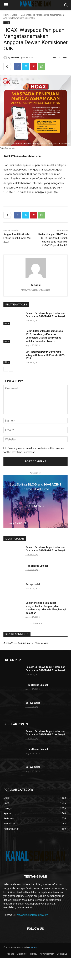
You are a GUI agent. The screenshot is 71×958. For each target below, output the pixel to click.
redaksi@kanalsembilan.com (32, 914)
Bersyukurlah (33, 584)
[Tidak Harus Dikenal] (13, 571)
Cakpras (33, 947)
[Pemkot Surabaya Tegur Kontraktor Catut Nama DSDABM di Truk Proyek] (13, 318)
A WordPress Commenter (16, 642)
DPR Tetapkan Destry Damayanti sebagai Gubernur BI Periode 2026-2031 (45, 355)
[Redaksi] (5, 57)
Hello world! (41, 642)
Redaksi (15, 57)
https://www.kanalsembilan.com (35, 290)
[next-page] (11, 369)
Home (6, 14)
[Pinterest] (33, 66)
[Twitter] (25, 66)
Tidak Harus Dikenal (37, 565)
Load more (34, 623)
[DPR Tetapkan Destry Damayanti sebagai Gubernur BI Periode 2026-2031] (13, 357)
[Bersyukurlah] (13, 589)
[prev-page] (5, 369)
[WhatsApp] (41, 66)
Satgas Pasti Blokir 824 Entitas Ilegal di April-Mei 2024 (17, 238)
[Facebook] (17, 66)
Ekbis (14, 14)
